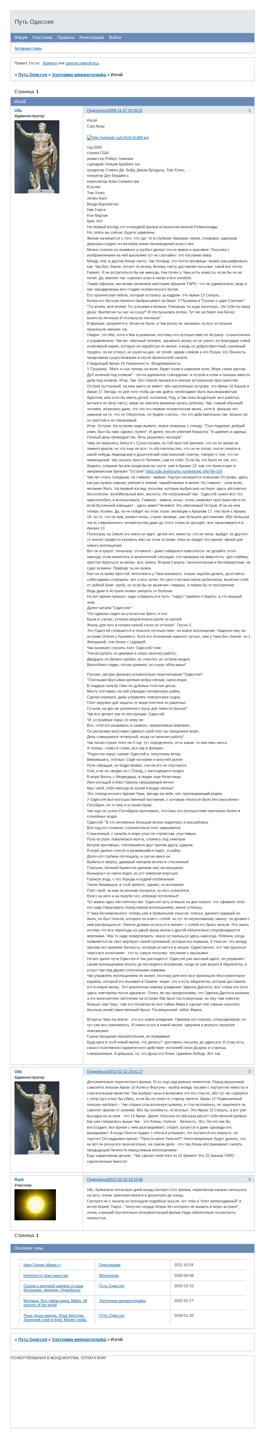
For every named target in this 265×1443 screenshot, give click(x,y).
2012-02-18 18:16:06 (125, 1179)
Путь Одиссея (32, 74)
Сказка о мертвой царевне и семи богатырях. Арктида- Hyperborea (53, 1288)
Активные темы (28, 48)
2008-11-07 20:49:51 (125, 110)
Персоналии (109, 1265)
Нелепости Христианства (45, 1275)
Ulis (18, 110)
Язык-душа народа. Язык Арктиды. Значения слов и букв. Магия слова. (55, 1317)
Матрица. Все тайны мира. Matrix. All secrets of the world (55, 1303)
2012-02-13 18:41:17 (125, 1071)
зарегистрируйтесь (82, 63)
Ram (19, 1179)
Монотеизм (109, 1275)
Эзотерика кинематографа (79, 74)
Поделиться (97, 110)
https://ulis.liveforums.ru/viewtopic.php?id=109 (184, 471)
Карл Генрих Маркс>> (42, 1265)
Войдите (50, 63)
